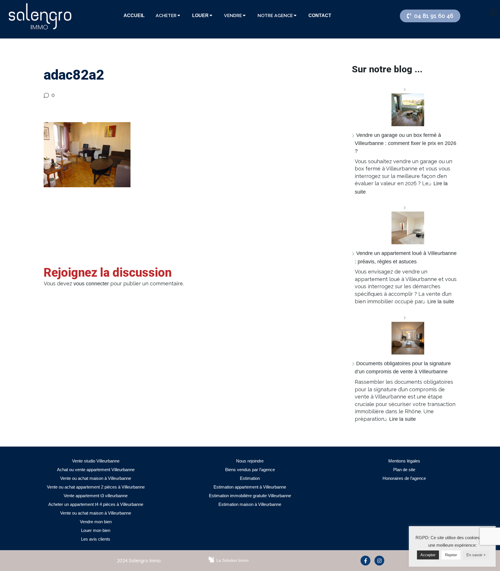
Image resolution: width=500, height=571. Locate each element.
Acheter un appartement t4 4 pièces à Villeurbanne (95, 504)
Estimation (250, 478)
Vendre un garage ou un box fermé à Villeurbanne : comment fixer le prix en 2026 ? (405, 143)
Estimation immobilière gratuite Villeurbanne (250, 495)
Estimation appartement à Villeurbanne (250, 486)
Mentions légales (404, 460)
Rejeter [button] (451, 555)
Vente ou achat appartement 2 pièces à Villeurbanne (96, 486)
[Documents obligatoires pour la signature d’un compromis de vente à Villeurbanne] (405, 334)
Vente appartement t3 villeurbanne (96, 495)
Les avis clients (95, 539)
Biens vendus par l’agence (250, 469)
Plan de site (404, 469)
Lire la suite (440, 301)
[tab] (134, 16)
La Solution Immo (232, 560)
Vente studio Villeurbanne (96, 460)
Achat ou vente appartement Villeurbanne (96, 469)
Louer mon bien (95, 530)
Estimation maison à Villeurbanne (249, 504)
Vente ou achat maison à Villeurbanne (95, 478)
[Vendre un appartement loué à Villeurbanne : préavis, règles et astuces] (405, 224)
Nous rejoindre (250, 460)
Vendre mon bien (96, 521)
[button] (430, 16)
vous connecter (91, 284)
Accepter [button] (427, 555)
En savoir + (476, 555)
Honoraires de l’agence (404, 478)
